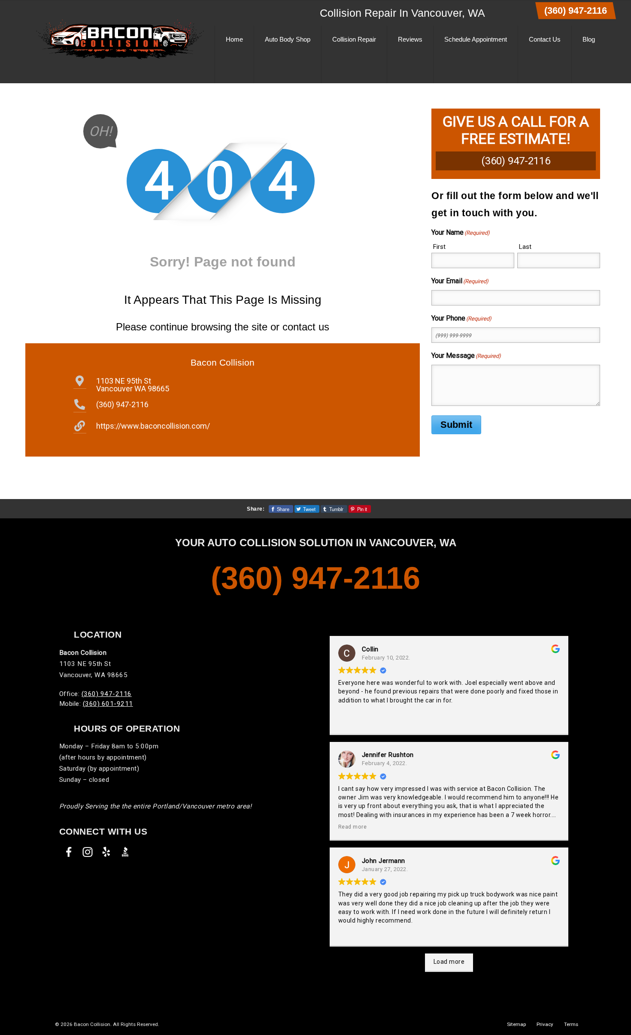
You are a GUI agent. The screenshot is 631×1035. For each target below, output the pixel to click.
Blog (588, 39)
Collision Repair (354, 39)
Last (525, 247)
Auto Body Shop (287, 39)
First (439, 247)
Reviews (410, 39)
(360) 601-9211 (108, 704)
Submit (456, 424)
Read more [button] (352, 826)
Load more (449, 961)
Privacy (545, 1024)
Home (234, 39)
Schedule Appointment (475, 39)
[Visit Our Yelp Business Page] (106, 852)
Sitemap (516, 1024)
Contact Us (545, 39)
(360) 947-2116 (575, 10)
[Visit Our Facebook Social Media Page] (68, 852)
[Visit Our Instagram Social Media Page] (87, 852)
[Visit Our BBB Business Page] (125, 852)
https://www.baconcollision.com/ (153, 425)
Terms (571, 1024)
